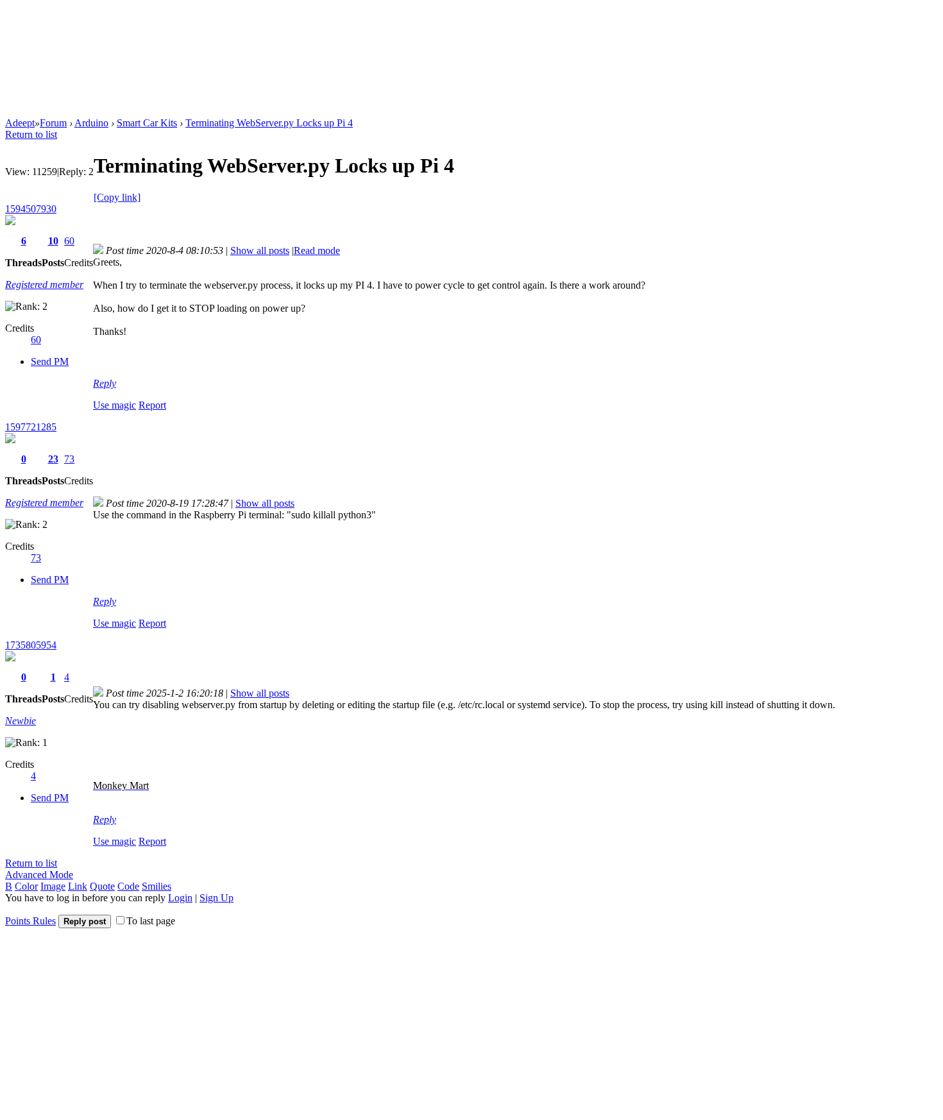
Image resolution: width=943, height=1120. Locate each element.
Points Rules (30, 920)
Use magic (114, 405)
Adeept (20, 122)
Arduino (91, 122)
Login (180, 897)
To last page (150, 920)
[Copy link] (117, 197)
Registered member (44, 284)
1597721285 (30, 426)
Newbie (20, 720)
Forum (53, 122)
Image (52, 886)
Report (152, 405)
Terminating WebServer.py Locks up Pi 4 (269, 122)
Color (26, 886)
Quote (102, 886)
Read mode (317, 250)
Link (77, 886)
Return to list (31, 134)
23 (53, 459)
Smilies (156, 886)
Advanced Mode (39, 874)
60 (69, 240)
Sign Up (217, 897)
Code (128, 886)
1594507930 (30, 208)
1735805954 (30, 645)
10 (53, 240)
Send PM (50, 361)
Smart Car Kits (147, 122)
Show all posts (259, 250)
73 (69, 459)
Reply (104, 383)
